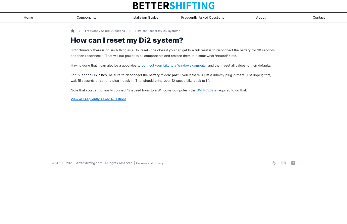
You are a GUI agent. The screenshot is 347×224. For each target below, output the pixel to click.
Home (28, 17)
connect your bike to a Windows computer (174, 65)
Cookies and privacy (150, 163)
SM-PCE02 (205, 90)
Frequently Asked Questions (105, 30)
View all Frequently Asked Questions (98, 99)
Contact (319, 17)
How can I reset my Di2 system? (157, 30)
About (260, 17)
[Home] (73, 31)
